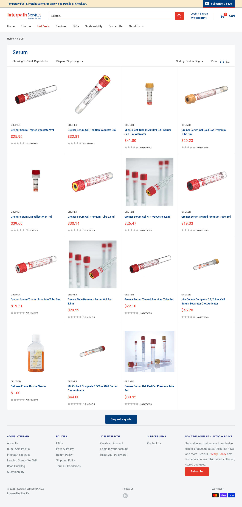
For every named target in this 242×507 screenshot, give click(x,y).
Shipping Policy (66, 460)
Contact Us (115, 26)
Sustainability (93, 26)
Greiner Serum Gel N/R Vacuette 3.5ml (147, 216)
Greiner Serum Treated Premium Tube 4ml (206, 216)
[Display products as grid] (222, 61)
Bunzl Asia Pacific (18, 449)
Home (11, 26)
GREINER (15, 125)
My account (199, 18)
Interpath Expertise (18, 454)
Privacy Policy (65, 449)
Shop (24, 26)
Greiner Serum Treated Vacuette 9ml (32, 130)
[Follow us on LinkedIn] (125, 495)
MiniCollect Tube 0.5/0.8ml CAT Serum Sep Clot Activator (148, 132)
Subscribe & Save (221, 3)
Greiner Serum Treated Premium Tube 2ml (35, 299)
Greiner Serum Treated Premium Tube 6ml (149, 299)
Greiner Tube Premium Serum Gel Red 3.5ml (90, 301)
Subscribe (197, 471)
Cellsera (16, 381)
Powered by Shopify (18, 493)
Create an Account (111, 443)
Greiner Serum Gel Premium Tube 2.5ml (91, 216)
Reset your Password (113, 454)
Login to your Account (114, 449)
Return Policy (64, 454)
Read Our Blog (16, 466)
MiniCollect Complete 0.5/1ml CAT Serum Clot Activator (92, 388)
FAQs (75, 26)
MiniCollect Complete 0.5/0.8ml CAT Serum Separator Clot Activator (203, 301)
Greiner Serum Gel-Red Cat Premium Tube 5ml (149, 388)
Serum (20, 38)
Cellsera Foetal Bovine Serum (28, 386)
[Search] (179, 16)
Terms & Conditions (68, 466)
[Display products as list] (227, 61)
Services (61, 26)
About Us (134, 26)
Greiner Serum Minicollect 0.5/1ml (31, 216)
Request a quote (121, 419)
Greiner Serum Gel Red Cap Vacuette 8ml (92, 130)
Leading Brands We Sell (22, 460)
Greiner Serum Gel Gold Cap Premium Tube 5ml (203, 132)
